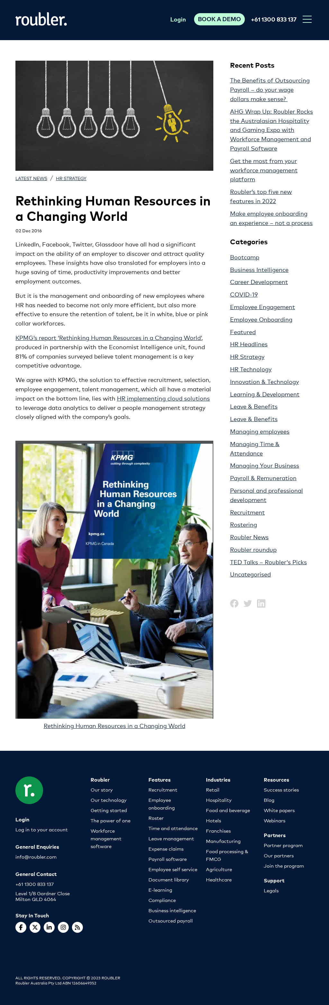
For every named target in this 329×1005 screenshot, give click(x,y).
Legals (271, 890)
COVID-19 (244, 294)
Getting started (109, 810)
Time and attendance (173, 828)
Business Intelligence (259, 269)
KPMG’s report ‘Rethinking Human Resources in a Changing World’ (108, 337)
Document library (168, 879)
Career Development (259, 281)
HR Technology (250, 369)
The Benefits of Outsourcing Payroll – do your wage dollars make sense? (270, 89)
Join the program (284, 865)
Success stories (281, 789)
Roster (156, 818)
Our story (102, 789)
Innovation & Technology (264, 381)
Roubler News (249, 537)
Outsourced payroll (170, 920)
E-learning (160, 890)
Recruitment (247, 512)
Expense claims (165, 848)
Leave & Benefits (254, 406)
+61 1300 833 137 (274, 19)
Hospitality (219, 800)
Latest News (31, 178)
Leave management (171, 838)
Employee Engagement (262, 306)
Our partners (279, 855)
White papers (279, 810)
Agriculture (219, 869)
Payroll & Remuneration (263, 477)
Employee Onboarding (261, 319)
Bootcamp (244, 257)
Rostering (243, 524)
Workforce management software (106, 838)
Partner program (283, 845)
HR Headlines (249, 344)
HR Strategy (71, 178)
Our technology (109, 800)
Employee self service (172, 869)
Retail (212, 789)
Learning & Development (264, 394)
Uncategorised (250, 574)
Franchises (218, 830)
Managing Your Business (264, 465)
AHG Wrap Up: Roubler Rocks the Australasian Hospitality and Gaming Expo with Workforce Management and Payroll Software (271, 129)
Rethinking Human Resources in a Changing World (114, 725)
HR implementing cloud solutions (163, 398)
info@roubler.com (36, 856)
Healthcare (219, 879)
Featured (243, 331)
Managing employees (259, 431)
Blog (269, 800)
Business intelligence (172, 910)
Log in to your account (41, 829)
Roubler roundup (253, 549)
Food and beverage (228, 810)
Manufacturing (223, 841)
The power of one (110, 820)
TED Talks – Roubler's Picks (268, 562)
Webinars (274, 820)
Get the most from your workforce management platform (264, 170)
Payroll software (167, 859)
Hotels (213, 820)
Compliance (162, 900)
